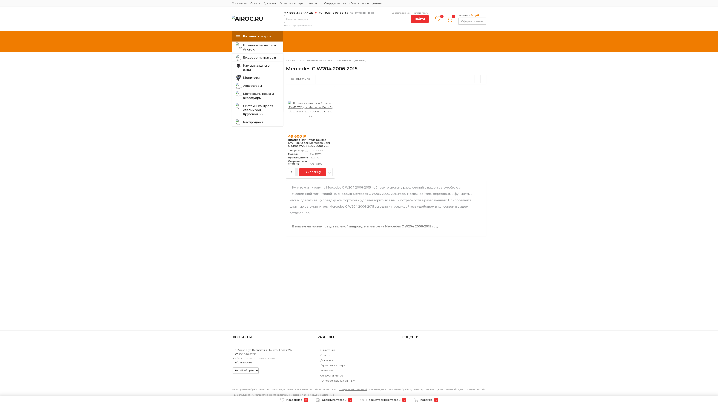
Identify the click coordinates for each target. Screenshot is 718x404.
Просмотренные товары (385, 400)
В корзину (312, 172)
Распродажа (253, 122)
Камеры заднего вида (256, 67)
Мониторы (251, 77)
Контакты (314, 3)
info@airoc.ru (421, 12)
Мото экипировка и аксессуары (258, 96)
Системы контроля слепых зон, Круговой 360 (258, 110)
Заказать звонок (401, 12)
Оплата (255, 3)
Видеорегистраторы (259, 57)
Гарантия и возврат (292, 3)
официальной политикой (353, 389)
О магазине (239, 3)
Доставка (270, 3)
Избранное (296, 400)
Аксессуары (252, 86)
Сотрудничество (335, 3)
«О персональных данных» (365, 3)
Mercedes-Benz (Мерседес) (351, 60)
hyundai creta (304, 25)
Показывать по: (300, 78)
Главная (290, 60)
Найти (420, 19)
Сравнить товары (336, 400)
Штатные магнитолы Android (259, 47)
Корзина (428, 400)
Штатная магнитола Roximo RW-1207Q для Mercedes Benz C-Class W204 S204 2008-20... (309, 143)
